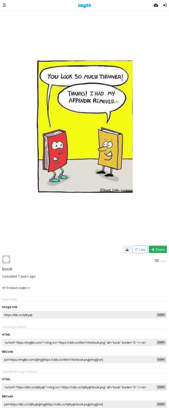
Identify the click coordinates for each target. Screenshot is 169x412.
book (7, 269)
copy (161, 315)
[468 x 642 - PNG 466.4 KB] (127, 249)
